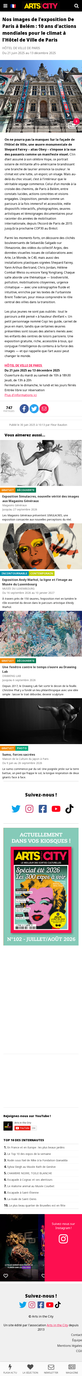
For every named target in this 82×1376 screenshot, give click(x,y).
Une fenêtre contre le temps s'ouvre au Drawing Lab (39, 669)
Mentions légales (69, 1346)
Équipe (77, 1340)
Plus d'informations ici (21, 395)
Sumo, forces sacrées (18, 754)
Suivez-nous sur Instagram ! (63, 1226)
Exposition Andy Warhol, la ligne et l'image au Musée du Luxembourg (37, 582)
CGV (79, 1351)
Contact (76, 1335)
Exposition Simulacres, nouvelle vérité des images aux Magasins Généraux (40, 498)
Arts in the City (57, 1325)
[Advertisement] (41, 1000)
